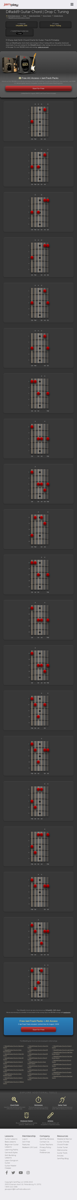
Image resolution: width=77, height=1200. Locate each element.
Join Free (26, 1142)
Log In (25, 1139)
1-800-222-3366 (11, 1187)
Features (26, 1145)
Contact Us (44, 1142)
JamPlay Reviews (47, 1139)
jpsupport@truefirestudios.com (17, 1189)
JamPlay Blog (63, 1158)
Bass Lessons (10, 1142)
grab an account (43, 47)
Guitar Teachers (46, 1145)
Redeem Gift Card (29, 1147)
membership (66, 1012)
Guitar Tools (62, 1153)
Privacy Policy (45, 1147)
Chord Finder (62, 1145)
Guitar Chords (63, 1142)
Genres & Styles (11, 1152)
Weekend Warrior (64, 1139)
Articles (60, 1156)
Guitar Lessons (11, 1139)
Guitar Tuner (62, 1147)
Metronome (62, 1150)
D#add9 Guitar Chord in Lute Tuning (63, 1050)
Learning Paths (11, 1150)
